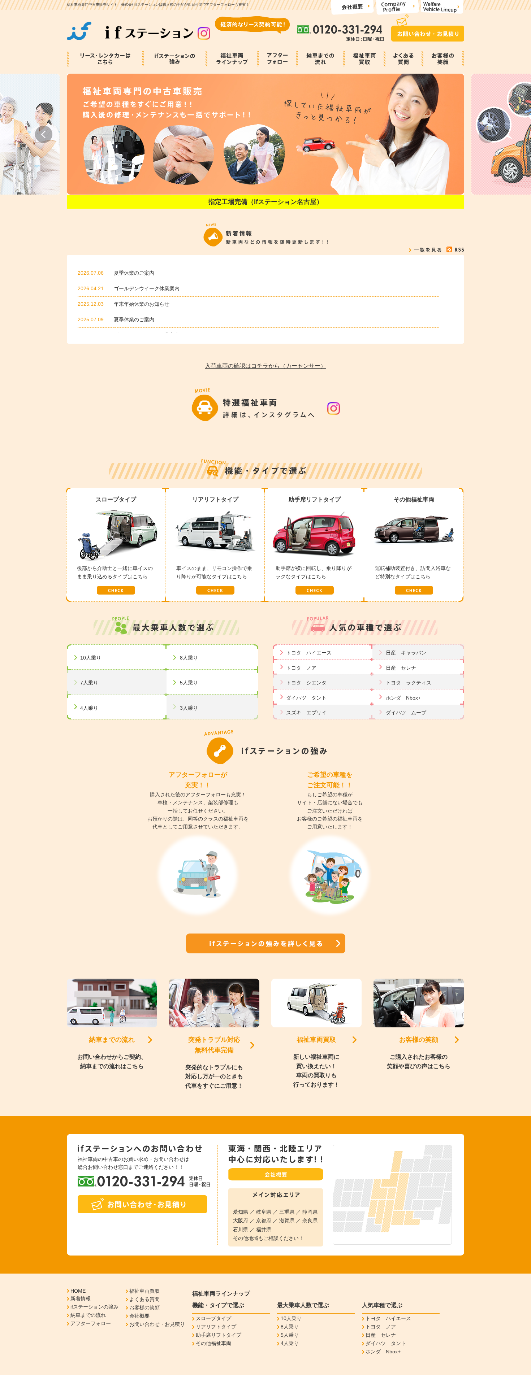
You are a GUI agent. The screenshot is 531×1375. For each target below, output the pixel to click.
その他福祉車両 (213, 1343)
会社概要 (139, 1316)
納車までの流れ (112, 1039)
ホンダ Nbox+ (403, 698)
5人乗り (189, 683)
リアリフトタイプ (216, 1327)
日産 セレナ (401, 668)
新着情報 (80, 1298)
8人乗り (189, 658)
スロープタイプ (213, 1318)
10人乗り (90, 658)
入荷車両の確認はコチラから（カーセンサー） (265, 366)
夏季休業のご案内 (134, 273)
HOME (78, 1291)
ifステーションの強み (94, 1307)
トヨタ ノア (301, 668)
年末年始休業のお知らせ (141, 304)
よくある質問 (144, 1299)
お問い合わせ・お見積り (157, 1324)
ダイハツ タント (306, 698)
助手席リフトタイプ (218, 1335)
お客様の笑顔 (418, 1039)
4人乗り (89, 708)
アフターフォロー (90, 1323)
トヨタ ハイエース (309, 653)
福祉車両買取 (316, 1039)
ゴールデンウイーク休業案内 (147, 288)
